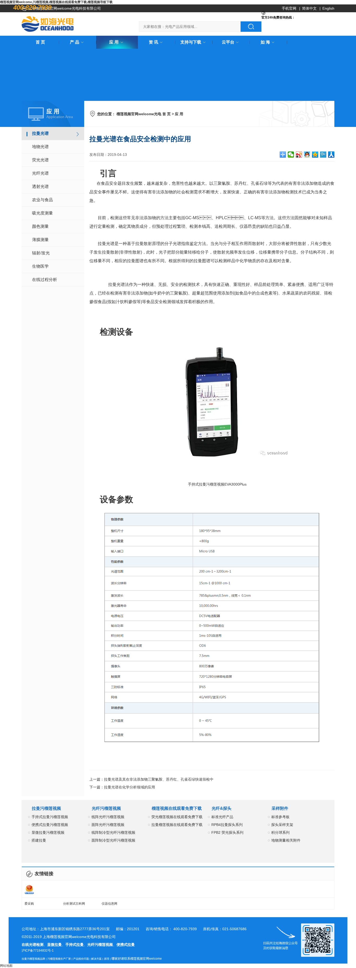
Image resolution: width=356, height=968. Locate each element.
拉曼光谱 (40, 133)
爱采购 (29, 903)
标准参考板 (280, 817)
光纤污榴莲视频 (106, 808)
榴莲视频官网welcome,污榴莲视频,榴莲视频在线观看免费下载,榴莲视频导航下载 (56, 2)
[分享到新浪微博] (299, 154)
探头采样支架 (282, 825)
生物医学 (40, 266)
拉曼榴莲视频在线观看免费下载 (176, 825)
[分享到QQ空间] (315, 154)
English (328, 8)
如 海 (265, 42)
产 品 (74, 42)
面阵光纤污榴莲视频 (107, 825)
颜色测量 (40, 226)
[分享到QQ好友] (307, 154)
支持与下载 (190, 42)
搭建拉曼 (39, 840)
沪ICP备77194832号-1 (38, 950)
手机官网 (289, 8)
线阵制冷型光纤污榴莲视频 (113, 832)
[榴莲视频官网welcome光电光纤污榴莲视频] (48, 24)
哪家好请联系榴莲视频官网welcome (137, 958)
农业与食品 (42, 200)
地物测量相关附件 (285, 840)
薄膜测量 (40, 239)
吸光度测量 (42, 213)
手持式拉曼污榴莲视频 (50, 817)
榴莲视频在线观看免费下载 (177, 808)
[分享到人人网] (331, 154)
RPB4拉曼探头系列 (227, 825)
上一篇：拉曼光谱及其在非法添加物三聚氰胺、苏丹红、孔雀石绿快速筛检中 (151, 779)
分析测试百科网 (74, 903)
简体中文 (309, 8)
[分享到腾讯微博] (323, 154)
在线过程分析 (44, 279)
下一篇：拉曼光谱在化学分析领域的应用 (122, 787)
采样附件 (280, 808)
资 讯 (153, 42)
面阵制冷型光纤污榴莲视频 (113, 840)
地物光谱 (40, 146)
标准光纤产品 (222, 817)
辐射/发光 (41, 253)
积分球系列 (280, 832)
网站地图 (6, 965)
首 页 (40, 42)
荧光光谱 (40, 160)
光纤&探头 (221, 808)
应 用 (114, 42)
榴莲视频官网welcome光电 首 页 (143, 114)
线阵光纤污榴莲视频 (107, 817)
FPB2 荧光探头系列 (227, 832)
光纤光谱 (40, 173)
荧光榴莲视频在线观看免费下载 (176, 817)
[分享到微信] (291, 154)
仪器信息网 (109, 903)
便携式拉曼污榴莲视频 (50, 825)
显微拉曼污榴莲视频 (48, 832)
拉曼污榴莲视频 (46, 808)
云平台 (228, 42)
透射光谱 (40, 186)
